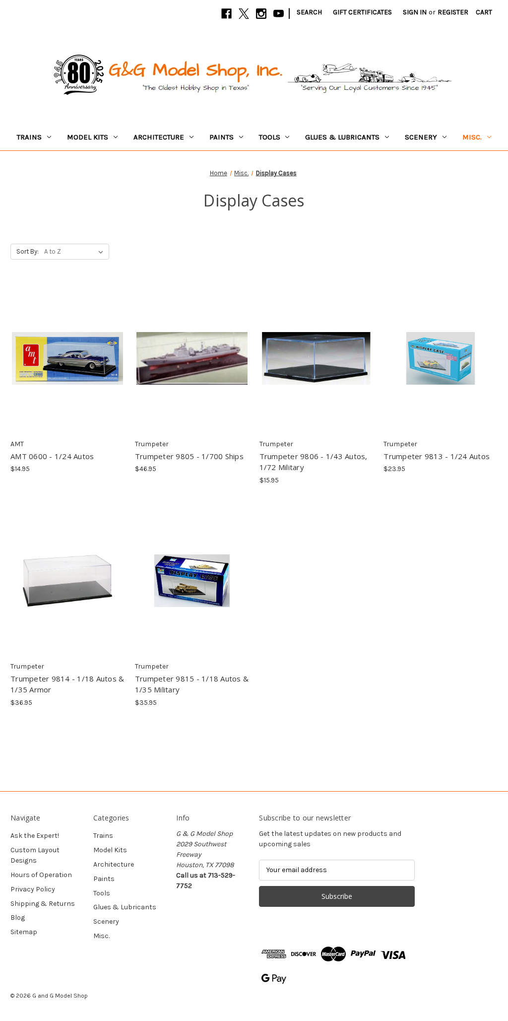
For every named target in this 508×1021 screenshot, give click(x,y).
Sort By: (27, 251)
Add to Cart (67, 367)
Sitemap (23, 932)
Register (453, 12)
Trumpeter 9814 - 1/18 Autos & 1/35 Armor (67, 684)
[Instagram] (261, 13)
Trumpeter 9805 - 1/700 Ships (189, 456)
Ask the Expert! (34, 835)
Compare (64, 349)
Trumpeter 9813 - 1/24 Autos (436, 456)
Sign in (415, 12)
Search (309, 12)
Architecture (158, 137)
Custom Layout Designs (35, 855)
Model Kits (87, 137)
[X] (244, 13)
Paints (221, 137)
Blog (17, 917)
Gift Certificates (362, 12)
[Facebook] (226, 13)
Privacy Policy (32, 889)
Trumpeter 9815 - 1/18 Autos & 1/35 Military (192, 684)
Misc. (472, 137)
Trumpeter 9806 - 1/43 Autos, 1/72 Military (313, 462)
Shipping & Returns (42, 903)
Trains (29, 137)
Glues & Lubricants (342, 137)
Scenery (421, 137)
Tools (269, 137)
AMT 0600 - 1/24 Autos (52, 456)
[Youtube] (278, 13)
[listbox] (76, 251)
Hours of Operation (41, 875)
